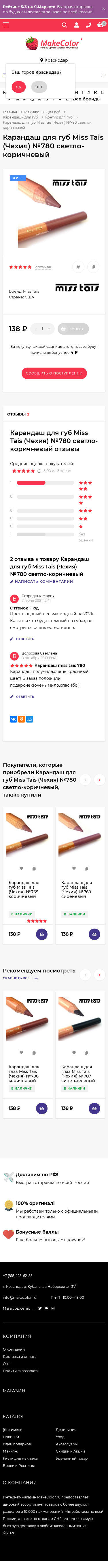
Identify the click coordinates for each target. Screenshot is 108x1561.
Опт (6, 1364)
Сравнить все (16, 978)
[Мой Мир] (29, 719)
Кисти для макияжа (20, 1458)
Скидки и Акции (70, 1451)
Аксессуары (66, 1444)
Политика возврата (20, 1371)
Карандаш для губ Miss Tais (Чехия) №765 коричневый (24, 889)
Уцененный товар (72, 1458)
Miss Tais (31, 291)
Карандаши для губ (20, 117)
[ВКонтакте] (13, 719)
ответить (24, 639)
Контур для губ (59, 117)
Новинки (11, 1437)
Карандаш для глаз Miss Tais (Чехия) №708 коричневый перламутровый (26, 1076)
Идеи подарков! (17, 1444)
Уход (60, 1437)
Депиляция (66, 1430)
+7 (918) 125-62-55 (18, 1275)
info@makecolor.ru (19, 1297)
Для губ (53, 112)
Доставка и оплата (20, 1356)
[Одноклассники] (21, 719)
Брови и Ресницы (19, 1465)
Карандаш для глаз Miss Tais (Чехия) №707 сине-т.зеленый (78, 1073)
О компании (14, 1349)
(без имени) (13, 1430)
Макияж (31, 112)
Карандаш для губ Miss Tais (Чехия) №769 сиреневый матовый (76, 892)
